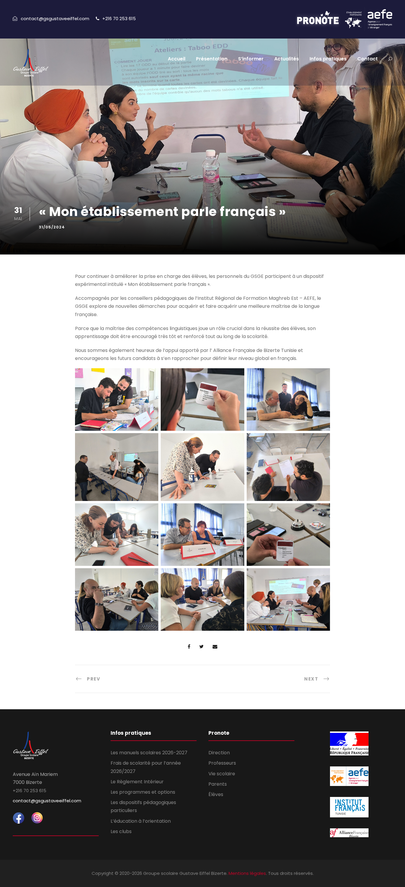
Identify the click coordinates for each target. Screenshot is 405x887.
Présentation (211, 58)
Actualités (286, 58)
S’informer (251, 58)
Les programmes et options (143, 792)
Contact (367, 58)
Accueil (176, 58)
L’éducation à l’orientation (141, 821)
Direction (219, 752)
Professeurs (222, 763)
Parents (217, 784)
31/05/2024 (52, 227)
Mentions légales (247, 873)
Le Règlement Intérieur (137, 781)
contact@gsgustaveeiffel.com (47, 801)
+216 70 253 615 (119, 18)
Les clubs (121, 831)
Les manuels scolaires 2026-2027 (149, 752)
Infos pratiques (328, 58)
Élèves (215, 794)
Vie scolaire (221, 773)
